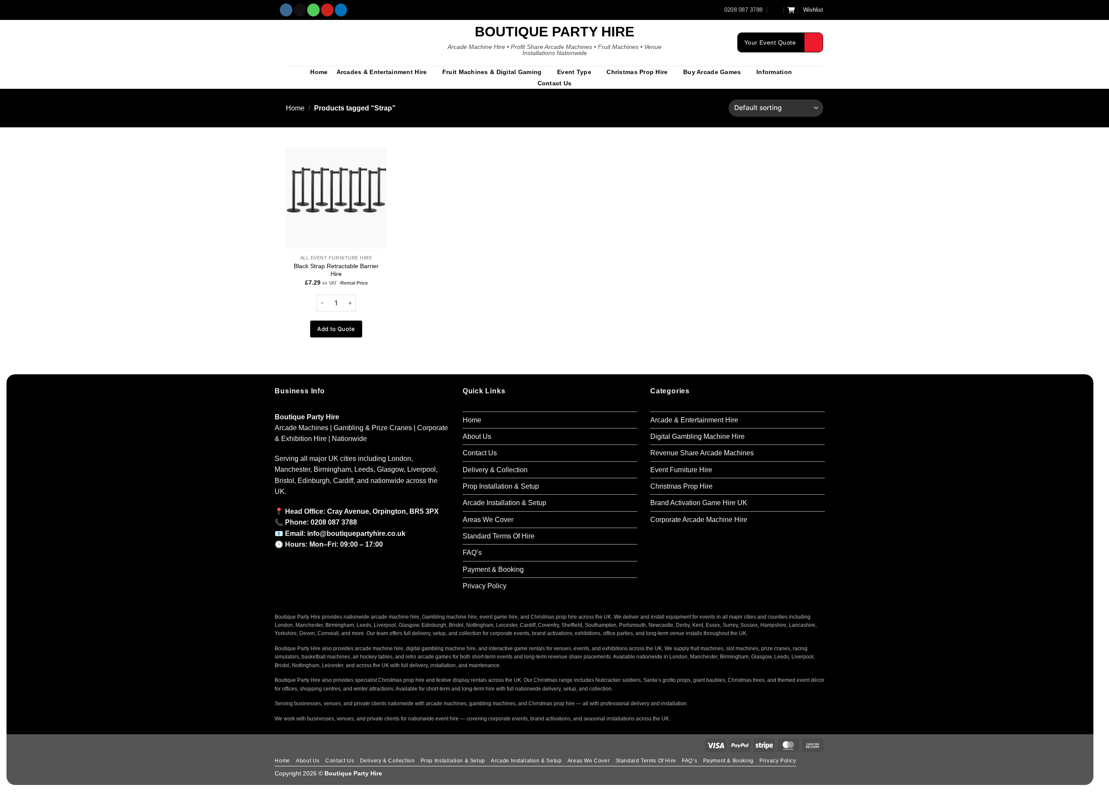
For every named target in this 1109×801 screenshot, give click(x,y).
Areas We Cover (488, 519)
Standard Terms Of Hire (499, 536)
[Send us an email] (300, 9)
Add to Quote (336, 328)
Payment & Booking (493, 569)
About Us (477, 436)
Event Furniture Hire (681, 469)
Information (774, 71)
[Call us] (313, 9)
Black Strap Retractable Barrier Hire (336, 270)
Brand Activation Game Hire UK (698, 502)
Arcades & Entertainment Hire (382, 71)
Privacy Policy (484, 586)
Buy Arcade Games (712, 71)
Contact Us (555, 83)
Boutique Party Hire (554, 32)
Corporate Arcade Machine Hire (698, 519)
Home (319, 71)
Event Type (574, 71)
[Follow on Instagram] (286, 9)
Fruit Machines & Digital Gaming (492, 71)
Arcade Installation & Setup (504, 502)
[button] (775, 9)
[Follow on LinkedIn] (341, 9)
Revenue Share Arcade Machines (702, 453)
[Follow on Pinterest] (327, 9)
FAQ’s (472, 552)
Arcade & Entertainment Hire (694, 420)
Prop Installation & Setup (501, 486)
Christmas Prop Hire (637, 71)
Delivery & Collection (495, 469)
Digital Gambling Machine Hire (697, 436)
